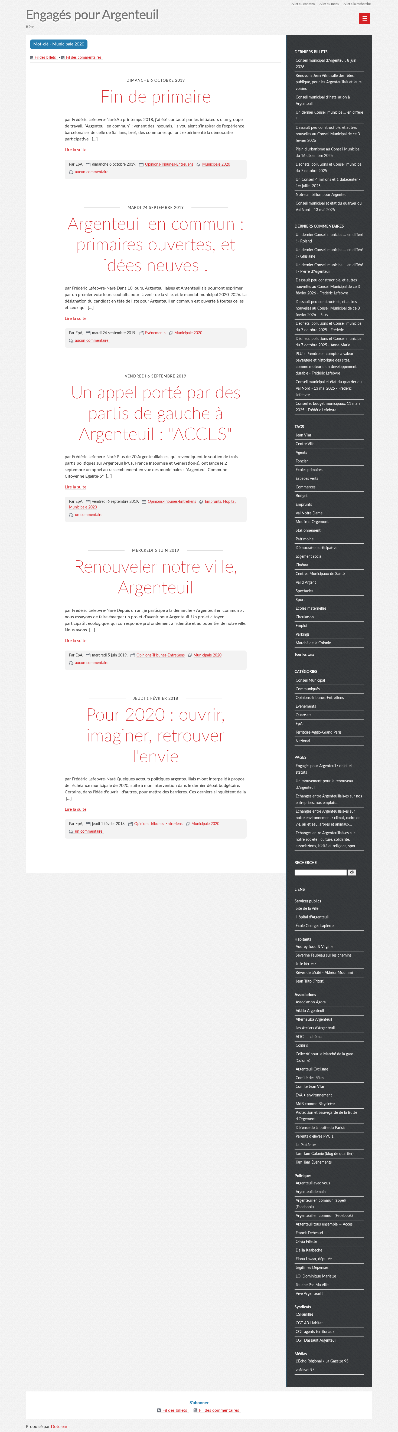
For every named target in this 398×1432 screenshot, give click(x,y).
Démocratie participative (316, 548)
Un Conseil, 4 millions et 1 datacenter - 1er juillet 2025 (328, 183)
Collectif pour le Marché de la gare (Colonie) (324, 1057)
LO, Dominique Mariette (316, 1276)
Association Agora (311, 1002)
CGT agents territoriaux (315, 1332)
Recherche (306, 863)
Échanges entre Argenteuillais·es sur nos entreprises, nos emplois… (329, 799)
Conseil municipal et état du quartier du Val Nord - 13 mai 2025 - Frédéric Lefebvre (329, 388)
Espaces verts (307, 479)
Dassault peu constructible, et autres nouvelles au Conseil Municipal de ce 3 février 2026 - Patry (328, 308)
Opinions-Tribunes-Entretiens (169, 164)
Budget (302, 496)
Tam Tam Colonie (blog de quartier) (325, 1154)
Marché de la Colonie (313, 643)
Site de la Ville (307, 909)
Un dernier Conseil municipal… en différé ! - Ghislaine (329, 253)
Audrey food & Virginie (314, 947)
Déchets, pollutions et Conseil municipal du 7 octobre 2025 (329, 168)
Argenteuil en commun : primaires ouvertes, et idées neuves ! (155, 245)
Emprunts (213, 502)
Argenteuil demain (311, 1192)
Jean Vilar (303, 435)
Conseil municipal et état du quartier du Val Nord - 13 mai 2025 (329, 207)
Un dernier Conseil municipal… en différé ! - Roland (329, 238)
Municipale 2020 (216, 164)
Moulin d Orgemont (312, 522)
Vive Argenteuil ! (309, 1294)
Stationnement (308, 531)
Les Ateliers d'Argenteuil (315, 1028)
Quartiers (303, 715)
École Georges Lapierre (315, 926)
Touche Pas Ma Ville (312, 1285)
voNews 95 (305, 1370)
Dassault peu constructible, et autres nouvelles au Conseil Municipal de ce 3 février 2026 (328, 134)
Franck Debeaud (309, 1233)
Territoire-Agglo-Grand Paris (318, 732)
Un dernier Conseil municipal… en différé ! (329, 116)
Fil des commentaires (83, 58)
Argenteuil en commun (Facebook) (324, 1216)
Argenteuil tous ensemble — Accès (324, 1224)
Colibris (302, 1045)
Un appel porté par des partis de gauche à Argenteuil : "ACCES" (156, 413)
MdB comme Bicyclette (315, 1104)
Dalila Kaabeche (309, 1250)
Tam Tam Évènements (314, 1162)
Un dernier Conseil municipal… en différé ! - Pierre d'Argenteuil (329, 268)
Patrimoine (305, 539)
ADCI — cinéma (309, 1037)
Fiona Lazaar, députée (314, 1259)
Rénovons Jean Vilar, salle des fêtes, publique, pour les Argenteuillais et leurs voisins (328, 82)
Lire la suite (75, 150)
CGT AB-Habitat (309, 1323)
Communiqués (308, 689)
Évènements (155, 333)
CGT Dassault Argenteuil (316, 1340)
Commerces (305, 487)
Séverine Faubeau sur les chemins (323, 955)
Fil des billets (45, 58)
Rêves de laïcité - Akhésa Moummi (324, 973)
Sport (300, 600)
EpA (299, 724)
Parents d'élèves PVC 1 (315, 1136)
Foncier (302, 461)
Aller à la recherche (357, 3)
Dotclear (59, 1426)
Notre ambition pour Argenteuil (322, 195)
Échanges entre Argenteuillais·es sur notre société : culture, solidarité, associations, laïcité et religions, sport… (328, 839)
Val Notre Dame (309, 513)
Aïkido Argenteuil (310, 1011)
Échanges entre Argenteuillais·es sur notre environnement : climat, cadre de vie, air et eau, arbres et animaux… (328, 818)
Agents (301, 453)
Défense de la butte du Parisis (320, 1128)
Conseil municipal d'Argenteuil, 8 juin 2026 (326, 64)
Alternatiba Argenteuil (314, 1020)
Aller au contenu (303, 3)
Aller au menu (329, 3)
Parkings (302, 634)
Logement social (309, 557)
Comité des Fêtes (310, 1078)
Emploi (301, 626)
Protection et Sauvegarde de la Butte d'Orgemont (326, 1116)
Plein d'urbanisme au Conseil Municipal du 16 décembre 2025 (328, 152)
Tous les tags (304, 654)
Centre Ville (305, 444)
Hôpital (229, 502)
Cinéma (302, 565)
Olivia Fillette (306, 1242)
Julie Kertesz (306, 964)
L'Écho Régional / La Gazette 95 (322, 1361)
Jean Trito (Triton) (310, 981)
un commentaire (88, 515)
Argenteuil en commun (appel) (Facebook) (321, 1204)
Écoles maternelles (311, 608)
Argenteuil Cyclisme (312, 1069)
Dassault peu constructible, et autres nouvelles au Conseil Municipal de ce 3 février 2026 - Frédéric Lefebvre (328, 286)
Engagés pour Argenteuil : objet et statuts (324, 769)
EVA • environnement (314, 1095)
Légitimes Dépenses (312, 1268)
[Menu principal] (364, 18)
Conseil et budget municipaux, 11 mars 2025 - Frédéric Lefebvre (328, 407)
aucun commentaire (91, 172)
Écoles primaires (309, 470)
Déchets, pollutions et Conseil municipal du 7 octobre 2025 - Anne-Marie (329, 342)
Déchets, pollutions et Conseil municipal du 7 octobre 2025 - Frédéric (329, 327)
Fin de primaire (155, 97)
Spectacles (304, 591)
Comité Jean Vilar (310, 1087)
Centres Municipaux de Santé (320, 574)
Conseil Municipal (310, 680)
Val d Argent (306, 582)
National (303, 741)
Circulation (305, 617)
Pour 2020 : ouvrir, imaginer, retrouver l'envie (155, 736)
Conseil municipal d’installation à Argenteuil (323, 101)
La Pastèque (306, 1145)
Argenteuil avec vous (313, 1183)
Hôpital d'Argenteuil (312, 917)
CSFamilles (304, 1314)
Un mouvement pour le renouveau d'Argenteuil (324, 784)
